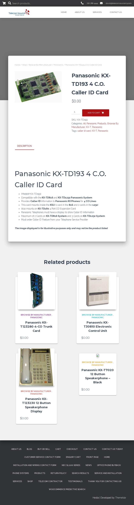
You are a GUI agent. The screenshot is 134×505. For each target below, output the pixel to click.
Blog (29, 449)
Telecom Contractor (50, 481)
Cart (58, 449)
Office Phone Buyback (109, 465)
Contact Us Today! (112, 449)
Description (24, 146)
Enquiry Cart (73, 457)
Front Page (92, 457)
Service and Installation (108, 473)
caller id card (84, 131)
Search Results (80, 473)
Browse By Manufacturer (40, 65)
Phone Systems (21, 473)
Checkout (72, 449)
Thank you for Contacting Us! (104, 481)
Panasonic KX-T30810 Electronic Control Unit (98, 326)
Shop (24, 65)
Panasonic (58, 65)
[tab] (27, 146)
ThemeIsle (120, 497)
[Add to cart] (51, 337)
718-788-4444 (92, 3)
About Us (79, 12)
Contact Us (116, 12)
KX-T (88, 127)
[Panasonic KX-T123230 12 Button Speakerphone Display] (36, 367)
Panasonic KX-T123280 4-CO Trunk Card (36, 326)
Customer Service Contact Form (42, 457)
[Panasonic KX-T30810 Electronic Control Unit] (98, 291)
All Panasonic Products (94, 123)
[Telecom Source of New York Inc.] (19, 12)
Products (39, 473)
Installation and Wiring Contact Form (34, 465)
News (89, 465)
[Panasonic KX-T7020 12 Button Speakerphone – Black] (97, 355)
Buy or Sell (44, 449)
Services (97, 12)
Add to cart (94, 113)
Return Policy (58, 473)
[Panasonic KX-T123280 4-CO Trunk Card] (36, 291)
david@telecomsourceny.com (118, 3)
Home (64, 12)
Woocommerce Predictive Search (67, 489)
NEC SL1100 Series (71, 465)
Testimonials (75, 481)
